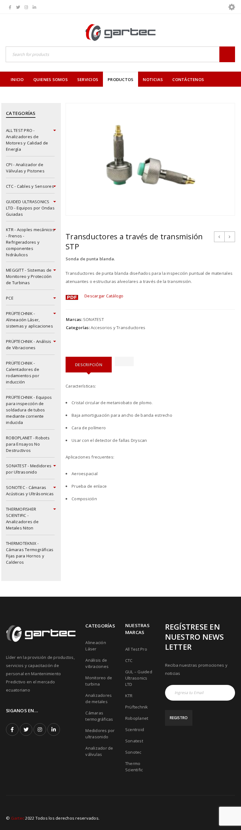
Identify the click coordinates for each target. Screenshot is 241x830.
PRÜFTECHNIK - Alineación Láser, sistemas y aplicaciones (29, 320)
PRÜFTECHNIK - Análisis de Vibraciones (28, 344)
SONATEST (93, 319)
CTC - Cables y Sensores (30, 186)
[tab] (89, 364)
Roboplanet (136, 718)
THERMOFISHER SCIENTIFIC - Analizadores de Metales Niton (22, 518)
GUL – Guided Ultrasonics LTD (138, 678)
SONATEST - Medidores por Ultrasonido (28, 469)
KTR (129, 695)
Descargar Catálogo (104, 296)
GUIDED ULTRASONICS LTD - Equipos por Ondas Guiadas (30, 208)
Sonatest (134, 741)
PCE (9, 298)
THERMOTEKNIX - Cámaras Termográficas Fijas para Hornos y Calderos (29, 552)
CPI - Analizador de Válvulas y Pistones (25, 168)
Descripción (88, 364)
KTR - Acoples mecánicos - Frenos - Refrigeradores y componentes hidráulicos (30, 242)
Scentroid (134, 729)
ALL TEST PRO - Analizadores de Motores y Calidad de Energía (27, 139)
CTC (129, 660)
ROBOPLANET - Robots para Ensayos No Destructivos (28, 444)
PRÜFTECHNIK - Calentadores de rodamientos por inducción (22, 372)
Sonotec (133, 752)
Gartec (17, 818)
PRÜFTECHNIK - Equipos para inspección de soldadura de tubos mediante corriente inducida (29, 409)
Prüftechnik (136, 707)
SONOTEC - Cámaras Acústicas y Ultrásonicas (30, 490)
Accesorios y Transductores (118, 327)
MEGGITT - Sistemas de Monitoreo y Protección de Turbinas (29, 276)
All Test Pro (136, 649)
